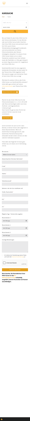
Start (3, 17)
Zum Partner (6, 118)
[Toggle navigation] (27, 3)
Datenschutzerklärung (18, 257)
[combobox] (15, 22)
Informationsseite (7, 86)
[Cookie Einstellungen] (2, 419)
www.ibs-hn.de (16, 112)
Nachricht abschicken (15, 269)
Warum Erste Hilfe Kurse (9, 92)
